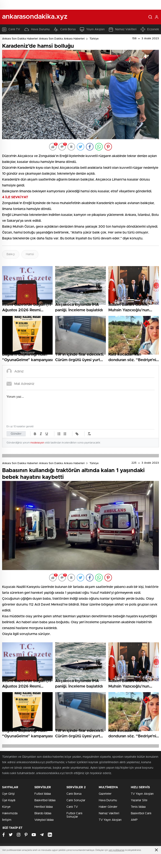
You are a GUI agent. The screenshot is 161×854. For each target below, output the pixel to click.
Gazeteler (105, 793)
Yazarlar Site (139, 800)
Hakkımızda (9, 813)
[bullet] (65, 433)
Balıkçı (10, 254)
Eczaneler (153, 29)
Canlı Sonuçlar (75, 800)
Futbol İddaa (42, 793)
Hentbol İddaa (43, 806)
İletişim (6, 819)
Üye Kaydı (8, 800)
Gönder (16, 433)
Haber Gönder (108, 806)
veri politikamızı (116, 850)
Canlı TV (14, 29)
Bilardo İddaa (42, 813)
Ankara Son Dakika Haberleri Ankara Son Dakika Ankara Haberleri (43, 38)
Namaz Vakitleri (125, 29)
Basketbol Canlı (141, 813)
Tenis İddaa (138, 806)
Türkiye (94, 38)
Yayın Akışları (95, 29)
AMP (134, 819)
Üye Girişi (8, 793)
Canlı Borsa (68, 29)
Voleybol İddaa (43, 819)
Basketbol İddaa (44, 800)
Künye (6, 806)
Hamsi (30, 254)
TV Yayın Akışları (110, 819)
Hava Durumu (40, 29)
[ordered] (59, 433)
